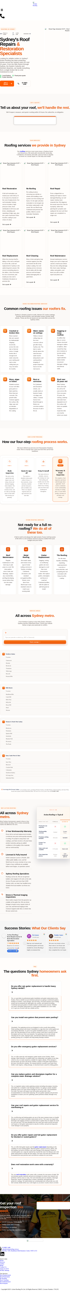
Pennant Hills (9, 676)
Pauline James (58, 935)
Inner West (8, 762)
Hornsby (8, 663)
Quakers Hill (9, 733)
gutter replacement (40, 1147)
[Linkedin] (2, 1254)
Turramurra (8, 668)
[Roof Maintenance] (8, 549)
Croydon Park (9, 767)
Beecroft (8, 673)
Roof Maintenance (57, 256)
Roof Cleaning (32, 256)
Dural (7, 707)
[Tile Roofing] (62, 549)
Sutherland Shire (10, 778)
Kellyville (8, 702)
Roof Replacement (10, 256)
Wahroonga (9, 671)
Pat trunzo (35, 935)
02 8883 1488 (55, 791)
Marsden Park (9, 738)
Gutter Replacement (43, 556)
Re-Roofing (31, 189)
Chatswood (8, 660)
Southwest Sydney (10, 772)
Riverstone (8, 741)
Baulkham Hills (10, 694)
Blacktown (8, 728)
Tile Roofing (62, 555)
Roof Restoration (9, 189)
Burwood (8, 764)
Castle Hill (8, 697)
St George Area (9, 775)
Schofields (8, 736)
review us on (12, 951)
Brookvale (8, 665)
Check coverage (34, 642)
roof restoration (21, 1174)
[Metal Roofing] (26, 549)
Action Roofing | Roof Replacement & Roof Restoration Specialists (14, 937)
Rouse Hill (8, 705)
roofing (22, 151)
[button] (35, 10)
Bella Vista (8, 699)
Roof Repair (55, 189)
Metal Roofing (26, 556)
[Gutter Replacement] (44, 549)
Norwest (8, 710)
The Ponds (8, 744)
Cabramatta (9, 770)
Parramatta (8, 731)
